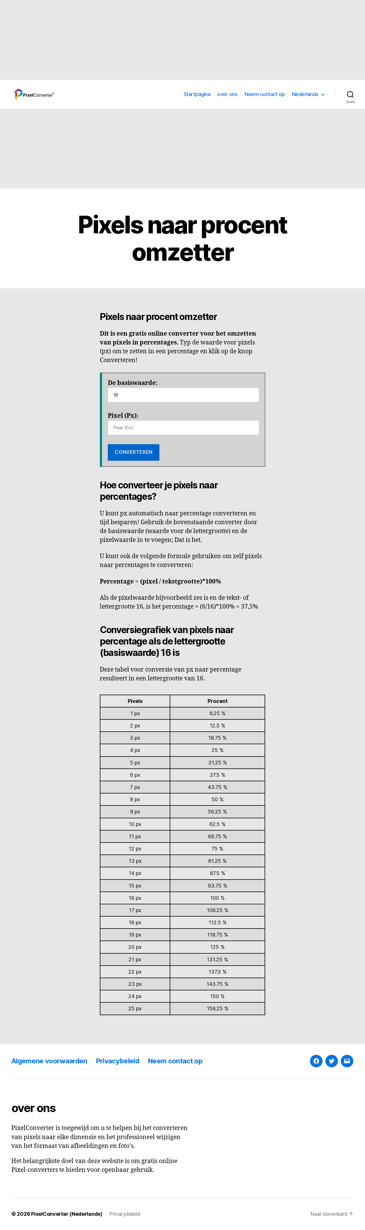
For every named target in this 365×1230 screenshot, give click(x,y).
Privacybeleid (117, 1061)
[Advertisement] (171, 40)
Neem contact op (265, 94)
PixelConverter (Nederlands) (66, 1214)
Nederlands (305, 94)
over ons (227, 94)
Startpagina (197, 94)
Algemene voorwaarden (49, 1061)
